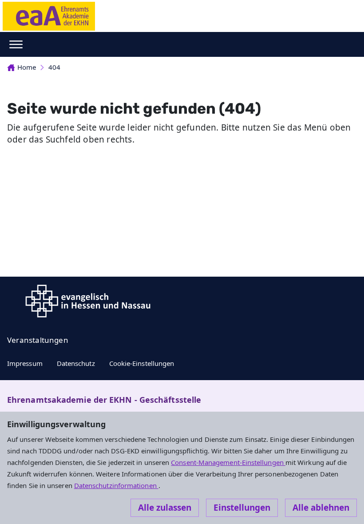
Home (26, 67)
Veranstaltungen (37, 340)
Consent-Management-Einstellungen (228, 462)
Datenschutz (76, 363)
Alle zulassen (164, 507)
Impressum (25, 363)
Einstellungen (242, 507)
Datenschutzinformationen (116, 485)
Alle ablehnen (321, 507)
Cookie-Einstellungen (141, 363)
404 (54, 67)
